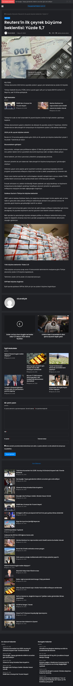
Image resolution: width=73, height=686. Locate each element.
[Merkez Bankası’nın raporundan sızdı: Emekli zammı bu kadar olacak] (43, 105)
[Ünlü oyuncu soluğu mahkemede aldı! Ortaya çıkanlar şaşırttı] (9, 559)
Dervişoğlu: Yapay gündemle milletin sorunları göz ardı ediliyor (38, 479)
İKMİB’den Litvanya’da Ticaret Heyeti (29, 504)
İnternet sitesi (42, 439)
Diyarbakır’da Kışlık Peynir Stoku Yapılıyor (58, 388)
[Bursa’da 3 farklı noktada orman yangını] (9, 551)
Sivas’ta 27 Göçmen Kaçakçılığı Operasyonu (31, 613)
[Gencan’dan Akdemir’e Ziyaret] (9, 624)
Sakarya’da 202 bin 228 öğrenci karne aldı (19, 535)
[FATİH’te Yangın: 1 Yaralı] (9, 607)
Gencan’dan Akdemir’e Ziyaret (27, 622)
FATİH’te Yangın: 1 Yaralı (24, 605)
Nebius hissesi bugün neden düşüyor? (14, 355)
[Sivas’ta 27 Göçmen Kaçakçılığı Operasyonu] (9, 615)
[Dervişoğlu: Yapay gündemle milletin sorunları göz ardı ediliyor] (9, 481)
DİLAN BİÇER (11, 33)
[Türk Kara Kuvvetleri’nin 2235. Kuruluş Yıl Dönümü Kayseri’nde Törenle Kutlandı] (9, 473)
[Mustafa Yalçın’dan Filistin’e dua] (9, 573)
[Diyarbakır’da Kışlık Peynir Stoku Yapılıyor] (59, 380)
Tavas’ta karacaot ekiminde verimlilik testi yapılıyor (57, 367)
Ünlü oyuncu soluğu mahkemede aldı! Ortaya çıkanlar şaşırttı (37, 557)
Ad (5, 431)
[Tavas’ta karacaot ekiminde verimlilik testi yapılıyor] (59, 358)
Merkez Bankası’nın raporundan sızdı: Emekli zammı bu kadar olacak (58, 105)
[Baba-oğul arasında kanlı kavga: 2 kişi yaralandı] (9, 581)
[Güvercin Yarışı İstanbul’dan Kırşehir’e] (9, 490)
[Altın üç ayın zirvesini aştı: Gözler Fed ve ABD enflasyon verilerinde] (36, 358)
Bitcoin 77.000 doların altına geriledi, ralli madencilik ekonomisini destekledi (35, 378)
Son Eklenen (36, 463)
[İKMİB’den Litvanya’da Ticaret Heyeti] (9, 105)
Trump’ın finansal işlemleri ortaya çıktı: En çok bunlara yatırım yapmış (13, 389)
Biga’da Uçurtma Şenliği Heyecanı (28, 521)
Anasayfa (8, 14)
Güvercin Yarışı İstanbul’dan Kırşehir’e (26, 1)
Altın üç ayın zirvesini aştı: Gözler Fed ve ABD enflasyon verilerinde (36, 367)
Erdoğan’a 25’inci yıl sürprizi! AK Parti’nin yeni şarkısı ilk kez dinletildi (39, 513)
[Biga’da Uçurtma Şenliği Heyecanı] (9, 524)
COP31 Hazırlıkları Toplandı (13, 530)
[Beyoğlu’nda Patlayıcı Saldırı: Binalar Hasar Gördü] (9, 498)
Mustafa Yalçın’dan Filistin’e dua (27, 571)
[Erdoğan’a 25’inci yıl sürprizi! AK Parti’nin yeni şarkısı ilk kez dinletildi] (9, 515)
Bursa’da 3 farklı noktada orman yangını (30, 549)
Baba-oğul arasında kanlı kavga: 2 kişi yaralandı (33, 579)
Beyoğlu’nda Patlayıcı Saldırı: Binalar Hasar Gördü (33, 496)
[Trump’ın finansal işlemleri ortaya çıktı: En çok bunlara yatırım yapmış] (14, 380)
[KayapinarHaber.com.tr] (36, 6)
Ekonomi (14, 14)
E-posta (7, 439)
